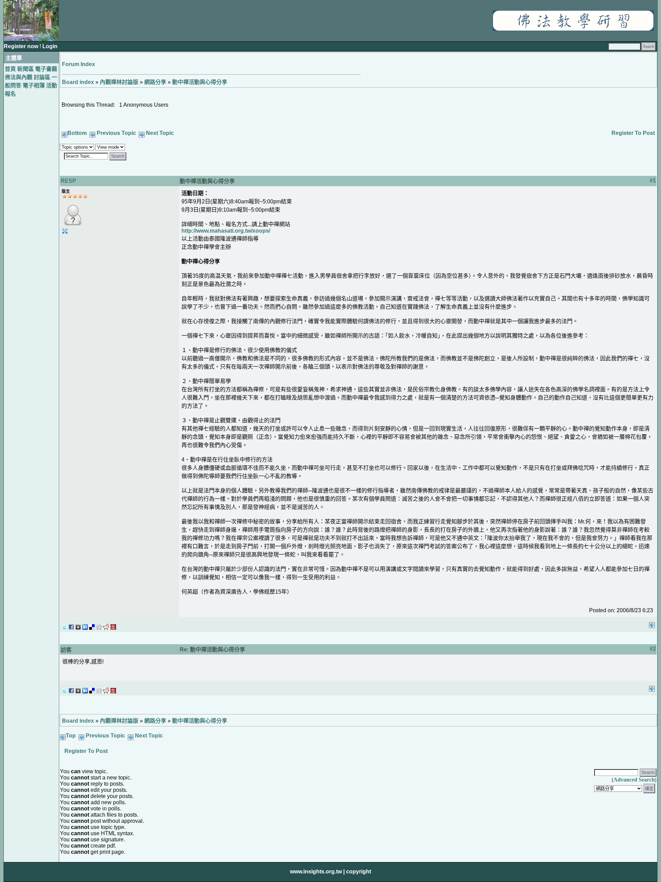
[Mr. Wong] (113, 625)
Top (71, 735)
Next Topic (160, 133)
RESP (68, 181)
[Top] (652, 623)
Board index (78, 82)
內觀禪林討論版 (119, 82)
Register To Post (633, 133)
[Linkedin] (85, 625)
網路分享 (155, 82)
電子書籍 (46, 69)
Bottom (77, 133)
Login (49, 46)
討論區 (42, 77)
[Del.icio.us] (92, 625)
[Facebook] (71, 625)
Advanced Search (634, 780)
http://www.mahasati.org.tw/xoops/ (225, 231)
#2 (653, 649)
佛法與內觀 (18, 77)
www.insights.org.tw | (317, 871)
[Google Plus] (78, 625)
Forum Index (78, 64)
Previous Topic (116, 133)
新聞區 (25, 69)
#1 (653, 180)
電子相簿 (34, 85)
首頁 (10, 69)
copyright (358, 871)
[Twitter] (64, 625)
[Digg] (99, 625)
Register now (22, 46)
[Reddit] (106, 625)
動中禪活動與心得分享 (199, 82)
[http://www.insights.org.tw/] (573, 29)
